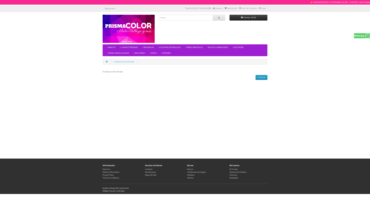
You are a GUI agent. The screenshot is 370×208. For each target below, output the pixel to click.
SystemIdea (124, 188)
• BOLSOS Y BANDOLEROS (217, 47)
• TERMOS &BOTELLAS (194, 47)
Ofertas (190, 178)
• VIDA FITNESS (139, 53)
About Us (106, 169)
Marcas (190, 169)
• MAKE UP (111, 47)
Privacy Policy (108, 175)
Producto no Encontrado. (124, 62)
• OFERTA (153, 53)
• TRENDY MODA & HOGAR (118, 53)
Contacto (148, 169)
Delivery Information (111, 172)
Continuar (261, 77)
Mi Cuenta (234, 169)
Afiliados (190, 175)
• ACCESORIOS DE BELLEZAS (169, 47)
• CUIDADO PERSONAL (129, 47)
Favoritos (233, 175)
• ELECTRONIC (238, 47)
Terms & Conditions (111, 178)
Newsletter (234, 178)
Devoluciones (150, 172)
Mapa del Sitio (151, 175)
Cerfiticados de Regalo (196, 172)
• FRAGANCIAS (148, 47)
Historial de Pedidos (238, 172)
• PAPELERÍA (166, 53)
